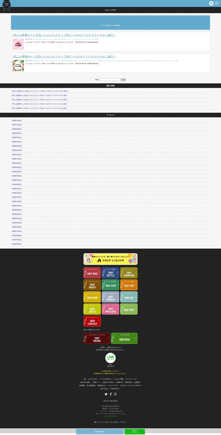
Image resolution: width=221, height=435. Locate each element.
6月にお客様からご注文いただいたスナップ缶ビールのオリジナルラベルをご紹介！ (40, 108)
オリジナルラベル (122, 60)
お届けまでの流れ (108, 382)
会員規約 (137, 382)
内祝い (88, 60)
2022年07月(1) (17, 240)
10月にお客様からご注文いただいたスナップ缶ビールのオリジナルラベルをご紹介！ (40, 91)
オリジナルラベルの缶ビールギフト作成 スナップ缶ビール (111, 422)
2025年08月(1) (17, 133)
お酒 (175, 60)
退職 (59, 39)
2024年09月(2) (17, 163)
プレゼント (49, 39)
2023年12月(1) (17, 193)
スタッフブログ (113, 385)
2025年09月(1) (17, 129)
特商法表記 (128, 382)
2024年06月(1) (17, 171)
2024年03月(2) (17, 184)
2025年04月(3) (17, 150)
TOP (84, 379)
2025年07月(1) (17, 137)
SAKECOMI (114, 389)
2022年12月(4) (17, 231)
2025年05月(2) (17, 146)
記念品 (94, 39)
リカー (166, 60)
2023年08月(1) (17, 210)
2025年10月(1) (17, 125)
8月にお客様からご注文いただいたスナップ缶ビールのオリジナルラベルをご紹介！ (40, 100)
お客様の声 (146, 60)
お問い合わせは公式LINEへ (110, 416)
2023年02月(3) (17, 223)
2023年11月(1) (17, 197)
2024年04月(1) (17, 180)
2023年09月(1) (17, 206)
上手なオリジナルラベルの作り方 (130, 385)
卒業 (43, 39)
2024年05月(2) (17, 176)
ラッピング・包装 (72, 39)
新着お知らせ (101, 385)
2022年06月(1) (17, 244)
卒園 (55, 39)
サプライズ (159, 60)
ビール (171, 60)
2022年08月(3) (17, 235)
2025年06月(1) (17, 142)
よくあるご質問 (118, 379)
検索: (97, 79)
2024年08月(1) (17, 167)
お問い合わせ (104, 389)
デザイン (93, 60)
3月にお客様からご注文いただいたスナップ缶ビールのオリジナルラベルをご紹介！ (64, 35)
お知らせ (37, 60)
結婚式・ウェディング (104, 60)
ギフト (114, 60)
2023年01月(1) (17, 227)
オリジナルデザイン (85, 39)
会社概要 (82, 385)
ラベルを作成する (105, 379)
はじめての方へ (93, 379)
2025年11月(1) (17, 120)
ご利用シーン (96, 382)
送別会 (64, 39)
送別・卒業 (37, 39)
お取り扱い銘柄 (85, 382)
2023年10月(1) (17, 201)
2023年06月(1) (17, 214)
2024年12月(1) (17, 154)
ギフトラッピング (131, 379)
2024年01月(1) (17, 189)
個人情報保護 (91, 385)
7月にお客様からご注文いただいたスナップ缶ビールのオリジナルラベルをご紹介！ (40, 104)
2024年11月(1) (17, 159)
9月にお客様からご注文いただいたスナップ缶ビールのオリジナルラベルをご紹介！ (40, 95)
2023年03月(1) (17, 218)
